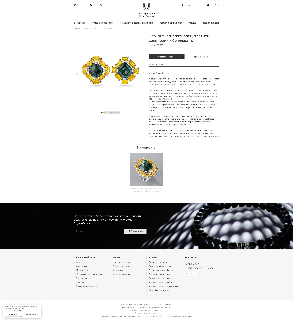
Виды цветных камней (122, 274)
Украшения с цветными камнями (136, 23)
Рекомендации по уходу (160, 274)
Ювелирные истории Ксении (89, 274)
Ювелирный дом (210, 23)
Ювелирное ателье (122, 266)
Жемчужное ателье (121, 262)
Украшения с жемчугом (102, 23)
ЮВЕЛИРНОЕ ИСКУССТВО (171, 23)
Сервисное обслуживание (161, 278)
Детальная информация (13, 310)
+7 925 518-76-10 (192, 264)
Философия (81, 266)
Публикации (81, 278)
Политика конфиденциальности (146, 310)
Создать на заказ (166, 57)
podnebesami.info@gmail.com (199, 268)
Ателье (192, 23)
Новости (80, 282)
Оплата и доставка (158, 262)
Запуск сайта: (146, 313)
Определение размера (160, 266)
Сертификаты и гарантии (160, 290)
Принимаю (13, 314)
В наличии (79, 23)
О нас (79, 262)
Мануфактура (82, 270)
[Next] (143, 73)
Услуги (153, 257)
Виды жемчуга (119, 270)
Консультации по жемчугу (160, 282)
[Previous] (77, 73)
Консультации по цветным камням (164, 286)
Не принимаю (31, 314)
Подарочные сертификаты (161, 270)
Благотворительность (86, 286)
